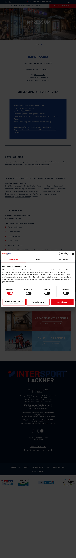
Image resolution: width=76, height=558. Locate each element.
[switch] (28, 293)
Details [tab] (38, 259)
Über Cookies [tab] (63, 259)
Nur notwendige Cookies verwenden (13, 302)
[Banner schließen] (73, 254)
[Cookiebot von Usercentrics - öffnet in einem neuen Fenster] (60, 253)
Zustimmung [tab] (13, 259)
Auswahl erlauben (38, 302)
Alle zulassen (62, 302)
